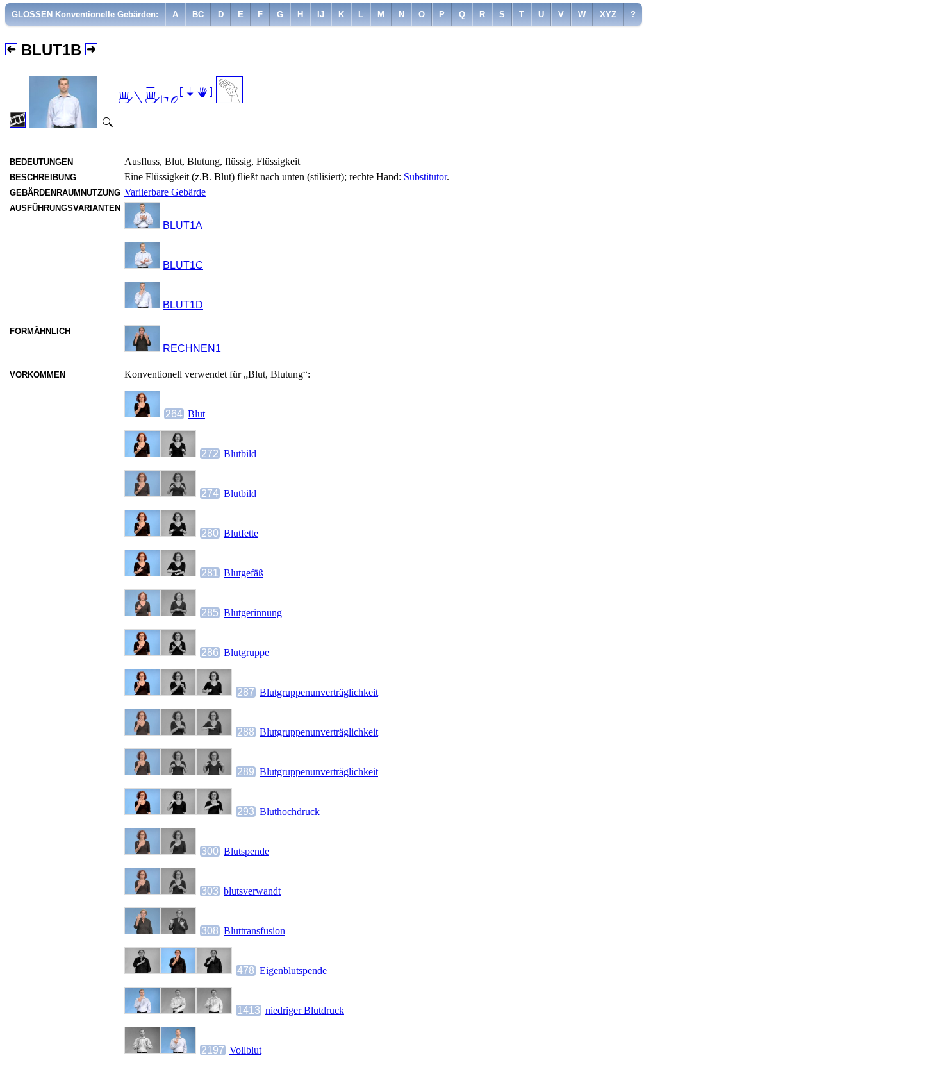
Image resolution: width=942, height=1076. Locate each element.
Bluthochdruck (290, 811)
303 (210, 891)
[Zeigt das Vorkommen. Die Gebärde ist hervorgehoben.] (142, 413)
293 (245, 811)
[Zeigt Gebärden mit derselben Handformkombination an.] (229, 99)
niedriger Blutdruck (304, 1010)
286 (210, 652)
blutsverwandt (252, 891)
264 (174, 413)
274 (210, 493)
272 (210, 453)
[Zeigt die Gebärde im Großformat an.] (106, 124)
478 (245, 970)
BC (198, 14)
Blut (196, 413)
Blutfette (241, 533)
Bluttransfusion (254, 930)
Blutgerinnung (253, 612)
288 (245, 732)
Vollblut (245, 1050)
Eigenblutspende (293, 970)
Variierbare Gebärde (165, 192)
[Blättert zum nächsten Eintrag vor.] (91, 50)
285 (210, 612)
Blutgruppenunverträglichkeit (319, 692)
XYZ (608, 14)
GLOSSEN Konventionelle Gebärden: (85, 14)
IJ (320, 14)
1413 (248, 1010)
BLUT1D (183, 304)
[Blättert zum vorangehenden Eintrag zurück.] (11, 50)
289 (245, 771)
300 (210, 851)
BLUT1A (182, 225)
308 (210, 930)
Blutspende (246, 851)
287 (245, 692)
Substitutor (425, 176)
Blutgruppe (246, 652)
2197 (212, 1050)
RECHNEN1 (192, 348)
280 (210, 533)
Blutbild (240, 453)
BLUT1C (183, 265)
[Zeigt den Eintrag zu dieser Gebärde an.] (142, 225)
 (165, 96)
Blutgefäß (243, 572)
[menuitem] (85, 14)
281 (210, 572)
